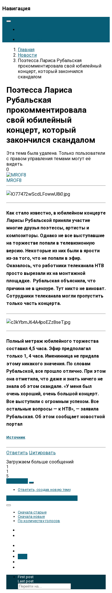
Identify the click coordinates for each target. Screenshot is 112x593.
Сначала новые (31, 516)
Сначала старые (32, 512)
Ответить (17, 452)
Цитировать (42, 452)
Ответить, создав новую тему (44, 489)
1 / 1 (22, 556)
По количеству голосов (39, 521)
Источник (15, 437)
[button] (17, 481)
